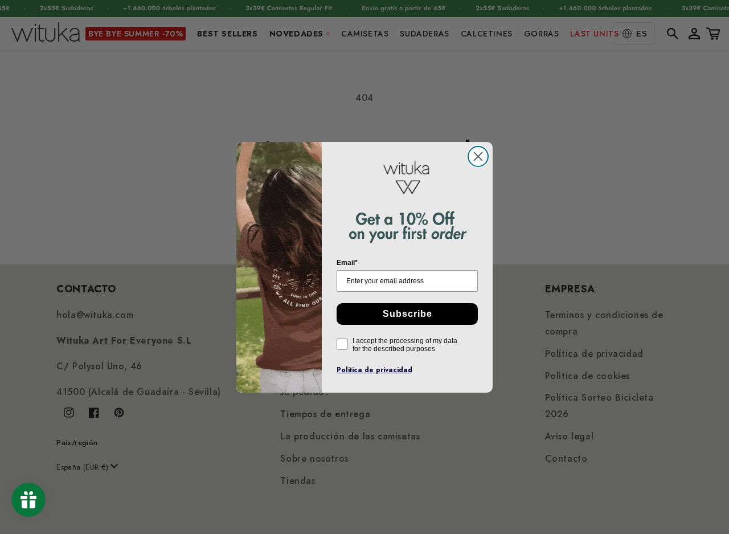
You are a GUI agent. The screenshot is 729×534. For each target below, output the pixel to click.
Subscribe (407, 314)
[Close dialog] (478, 156)
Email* (347, 263)
